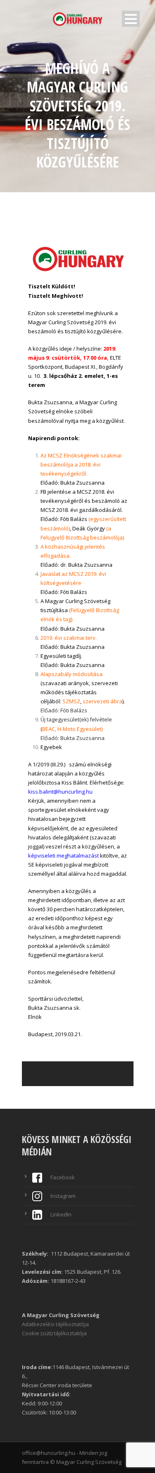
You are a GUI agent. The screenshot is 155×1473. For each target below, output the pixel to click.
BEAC (48, 729)
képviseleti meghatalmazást (63, 855)
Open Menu (131, 19)
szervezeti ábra (102, 701)
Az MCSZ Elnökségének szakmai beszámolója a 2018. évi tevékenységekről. (81, 464)
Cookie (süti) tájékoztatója (54, 1333)
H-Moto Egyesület (79, 729)
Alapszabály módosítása (72, 674)
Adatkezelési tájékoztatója (55, 1324)
